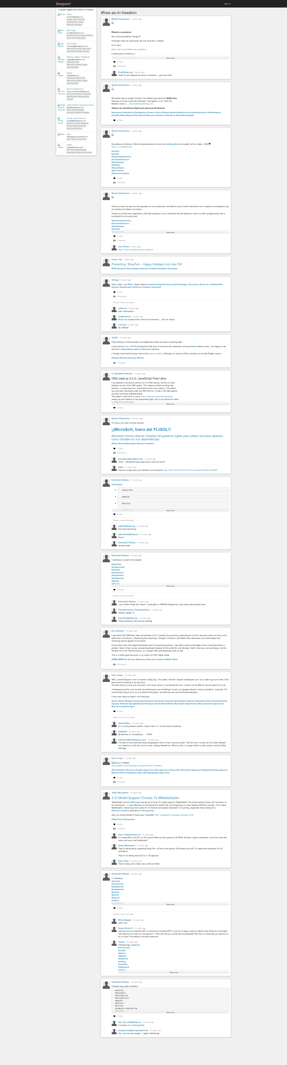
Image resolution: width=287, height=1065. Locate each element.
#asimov (122, 953)
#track (121, 701)
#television (141, 659)
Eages (69, 73)
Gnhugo (115, 279)
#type (161, 772)
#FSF (114, 268)
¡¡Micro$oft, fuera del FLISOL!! (141, 429)
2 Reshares (121, 66)
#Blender (138, 805)
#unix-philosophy (79, 38)
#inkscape (214, 770)
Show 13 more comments (124, 717)
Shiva (69, 14)
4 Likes (120, 292)
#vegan (69, 19)
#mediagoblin (131, 772)
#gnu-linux (87, 48)
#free (77, 62)
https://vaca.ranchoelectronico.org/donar (129, 49)
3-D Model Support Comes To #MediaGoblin (146, 797)
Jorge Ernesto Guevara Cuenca (80, 105)
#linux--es (204, 284)
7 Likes (120, 448)
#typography (153, 772)
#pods (137, 701)
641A (157, 726)
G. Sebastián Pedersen (122, 373)
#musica (115, 151)
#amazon (150, 701)
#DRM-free (122, 659)
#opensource (191, 703)
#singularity (138, 1025)
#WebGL (203, 805)
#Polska (115, 357)
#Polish (140, 357)
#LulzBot (131, 802)
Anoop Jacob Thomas (76, 118)
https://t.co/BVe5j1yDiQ (122, 146)
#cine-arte (192, 284)
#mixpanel (159, 701)
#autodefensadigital (185, 115)
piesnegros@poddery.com (130, 458)
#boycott (115, 897)
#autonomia (117, 112)
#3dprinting (117, 819)
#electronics (80, 78)
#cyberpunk (123, 967)
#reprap (126, 819)
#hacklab (116, 115)
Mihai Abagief (125, 919)
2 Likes (120, 61)
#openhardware (78, 110)
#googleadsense (136, 703)
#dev (68, 150)
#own (208, 701)
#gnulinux (85, 123)
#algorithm (117, 564)
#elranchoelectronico (179, 112)
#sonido (115, 154)
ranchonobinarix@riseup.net (141, 103)
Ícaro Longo (117, 675)
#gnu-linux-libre (151, 770)
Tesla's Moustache (120, 792)
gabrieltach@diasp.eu (128, 534)
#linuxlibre (186, 770)
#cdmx (159, 112)
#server (191, 701)
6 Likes (120, 777)
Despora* (63, 3)
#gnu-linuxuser (79, 19)
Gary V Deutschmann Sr (129, 834)
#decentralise (81, 150)
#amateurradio (118, 567)
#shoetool (121, 268)
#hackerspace (72, 96)
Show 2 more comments (123, 302)
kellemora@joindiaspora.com (132, 739)
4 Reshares (121, 452)
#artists (154, 807)
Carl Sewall (71, 43)
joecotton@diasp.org (128, 617)
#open (182, 703)
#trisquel (205, 770)
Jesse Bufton (124, 723)
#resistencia (128, 112)
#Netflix (168, 659)
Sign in (227, 3)
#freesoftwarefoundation (76, 126)
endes (69, 145)
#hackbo (86, 112)
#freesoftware (126, 115)
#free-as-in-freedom (74, 24)
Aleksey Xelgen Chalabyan (78, 57)
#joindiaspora (180, 701)
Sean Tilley (123, 860)
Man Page (71, 30)
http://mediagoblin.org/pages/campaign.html (174, 814)
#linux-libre (175, 770)
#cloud (157, 703)
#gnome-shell (118, 772)
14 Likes (120, 589)
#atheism (122, 956)
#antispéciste (118, 578)
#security (132, 357)
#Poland (123, 357)
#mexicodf (87, 94)
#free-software (133, 268)
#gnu (69, 139)
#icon (167, 772)
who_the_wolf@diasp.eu (129, 1022)
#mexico (70, 99)
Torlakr (115, 337)
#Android (193, 346)
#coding (122, 961)
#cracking (122, 964)
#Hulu (175, 659)
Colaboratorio (125, 316)
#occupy (86, 51)
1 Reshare (121, 182)
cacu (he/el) (123, 246)
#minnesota (71, 51)
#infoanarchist (72, 22)
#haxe (73, 150)
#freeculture (71, 152)
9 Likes (120, 824)
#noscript (169, 701)
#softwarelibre (83, 96)
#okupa (165, 112)
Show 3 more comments (123, 520)
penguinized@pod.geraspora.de (133, 1030)
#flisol (114, 443)
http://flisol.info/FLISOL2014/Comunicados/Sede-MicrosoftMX (190, 470)
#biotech (115, 892)
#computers (117, 484)
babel (121, 467)
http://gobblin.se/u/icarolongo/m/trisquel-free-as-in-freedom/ (137, 765)
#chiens (115, 900)
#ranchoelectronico (198, 112)
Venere (121, 941)
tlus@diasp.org (125, 72)
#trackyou (149, 703)
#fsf (144, 772)
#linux (69, 38)
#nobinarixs (169, 115)
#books (79, 51)
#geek (85, 64)
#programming (72, 83)
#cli (68, 35)
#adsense (124, 703)
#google (115, 703)
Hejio (69, 134)
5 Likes (120, 120)
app (127, 346)
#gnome (223, 770)
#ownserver (200, 701)
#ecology (73, 35)
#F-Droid (135, 346)
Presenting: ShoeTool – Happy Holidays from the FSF (147, 264)
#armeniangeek (73, 67)
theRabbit (123, 731)
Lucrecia (122, 324)
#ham (120, 537)
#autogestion (141, 112)
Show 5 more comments (123, 914)
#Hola (130, 284)
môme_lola (117, 259)
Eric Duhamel (118, 630)
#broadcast (139, 621)
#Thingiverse (148, 810)
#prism (115, 701)
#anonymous (117, 572)
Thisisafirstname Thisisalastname (134, 609)
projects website (156, 353)
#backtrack (123, 958)
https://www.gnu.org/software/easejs (156, 396)
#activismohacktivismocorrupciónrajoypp (168, 284)
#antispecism (118, 575)
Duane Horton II (125, 928)
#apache (115, 581)
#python (70, 123)
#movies (77, 123)
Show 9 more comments (123, 595)
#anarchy (116, 569)
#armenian (71, 62)
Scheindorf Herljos (120, 479)
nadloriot (122, 308)
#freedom (162, 268)
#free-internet (139, 115)
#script (224, 701)
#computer (71, 78)
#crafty (81, 22)
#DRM (114, 659)
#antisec (122, 950)
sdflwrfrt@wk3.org (127, 526)
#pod (143, 701)
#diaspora (129, 701)
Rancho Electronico (75, 89)
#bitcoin (115, 894)
